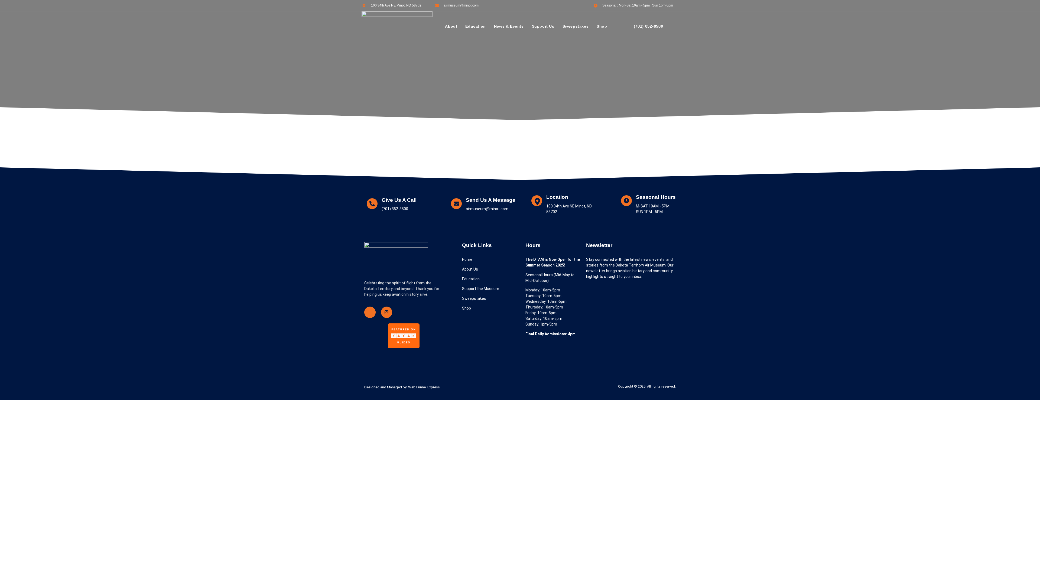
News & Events (509, 26)
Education (475, 26)
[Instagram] (386, 312)
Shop (602, 26)
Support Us (543, 26)
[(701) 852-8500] (626, 26)
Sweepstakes (576, 26)
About (451, 26)
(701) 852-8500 (648, 26)
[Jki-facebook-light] (370, 312)
